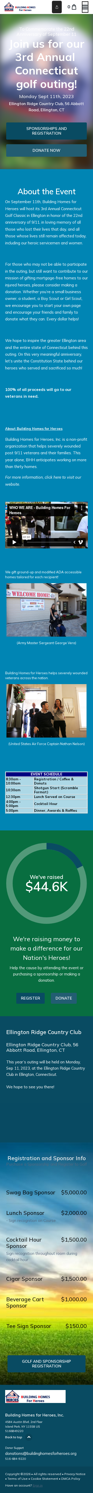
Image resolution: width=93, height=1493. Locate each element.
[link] (46, 131)
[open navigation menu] (85, 7)
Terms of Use (17, 1479)
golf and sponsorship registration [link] (46, 1363)
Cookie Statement (44, 1479)
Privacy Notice (75, 1474)
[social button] (57, 7)
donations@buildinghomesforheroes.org (40, 1453)
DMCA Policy (70, 1479)
